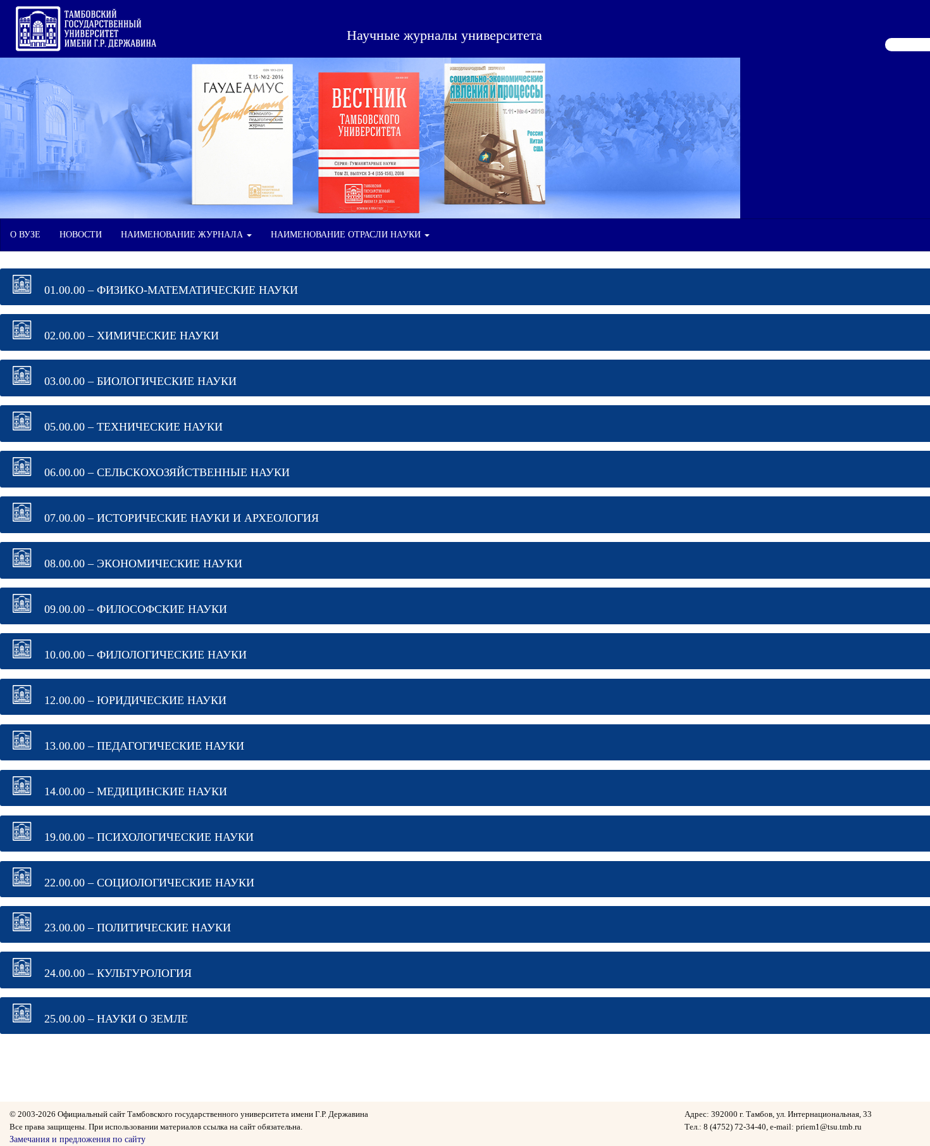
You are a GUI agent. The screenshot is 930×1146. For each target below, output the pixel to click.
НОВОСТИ (80, 234)
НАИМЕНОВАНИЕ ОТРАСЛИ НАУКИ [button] (347, 234)
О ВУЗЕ (25, 234)
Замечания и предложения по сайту (77, 1139)
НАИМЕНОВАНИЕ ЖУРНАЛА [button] (183, 234)
